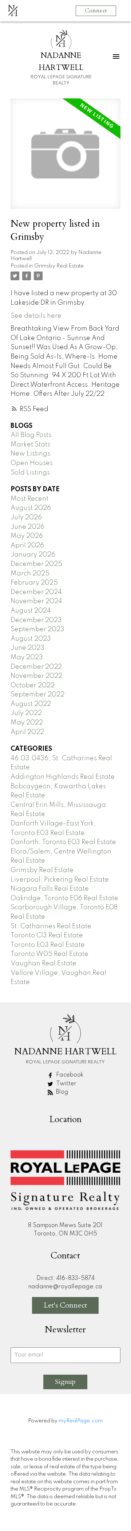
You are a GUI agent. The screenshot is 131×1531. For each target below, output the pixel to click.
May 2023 (27, 657)
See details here (36, 316)
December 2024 (36, 592)
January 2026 (33, 554)
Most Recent (29, 499)
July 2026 (26, 517)
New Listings (30, 453)
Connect (96, 11)
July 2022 (26, 713)
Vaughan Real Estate (43, 963)
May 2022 (27, 722)
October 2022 (33, 685)
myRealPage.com (81, 1420)
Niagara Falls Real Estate (50, 889)
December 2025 (36, 564)
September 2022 (37, 694)
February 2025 (34, 582)
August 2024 (31, 611)
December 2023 (36, 620)
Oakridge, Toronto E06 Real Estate (64, 898)
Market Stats (30, 444)
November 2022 (36, 676)
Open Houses (32, 463)
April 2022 (27, 732)
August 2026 (31, 508)
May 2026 (27, 536)
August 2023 (31, 639)
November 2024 (36, 601)
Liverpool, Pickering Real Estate (60, 879)
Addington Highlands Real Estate (63, 777)
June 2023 (27, 648)
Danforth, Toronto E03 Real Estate (63, 842)
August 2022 (31, 704)
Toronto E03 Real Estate (48, 945)
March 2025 (30, 573)
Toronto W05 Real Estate (49, 954)
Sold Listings (30, 472)
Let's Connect (65, 1305)
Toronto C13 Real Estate (47, 935)
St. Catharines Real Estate (51, 926)
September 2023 (37, 629)
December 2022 (36, 667)
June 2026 (27, 527)
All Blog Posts (31, 435)
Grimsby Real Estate (59, 266)
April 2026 (27, 545)
